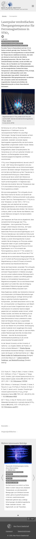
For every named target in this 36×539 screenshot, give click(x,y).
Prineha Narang (25, 348)
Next (33, 477)
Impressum (9, 531)
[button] (33, 112)
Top (32, 519)
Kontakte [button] (4, 426)
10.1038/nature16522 (10, 396)
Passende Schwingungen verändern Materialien (17, 467)
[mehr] (9, 121)
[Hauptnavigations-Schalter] (33, 6)
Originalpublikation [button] (8, 432)
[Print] (2, 36)
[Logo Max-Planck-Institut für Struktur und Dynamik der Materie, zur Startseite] (14, 5)
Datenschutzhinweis (24, 531)
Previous (2, 477)
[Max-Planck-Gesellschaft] (10, 526)
